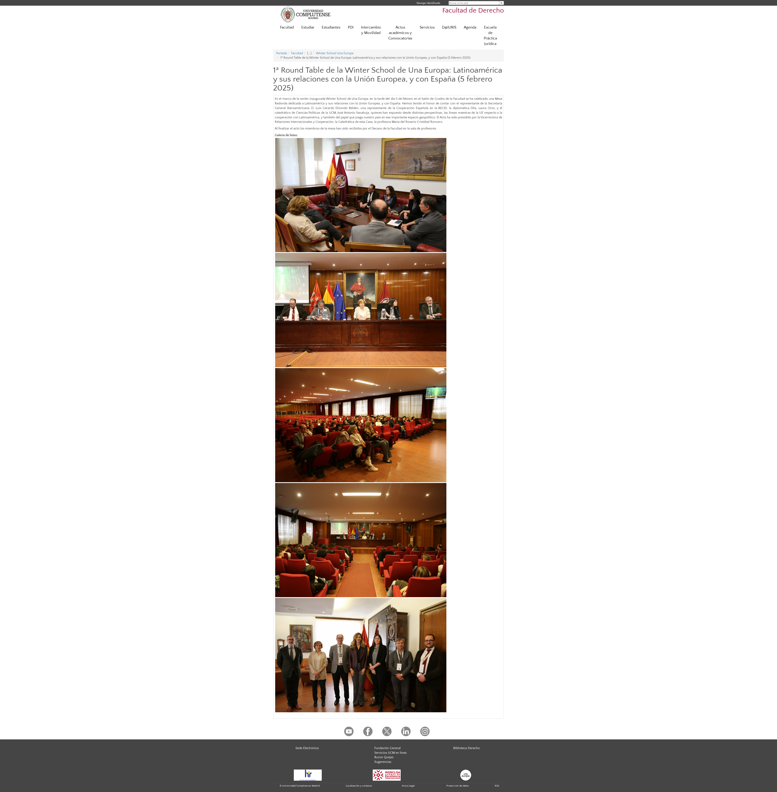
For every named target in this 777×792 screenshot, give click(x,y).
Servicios (427, 27)
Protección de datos (457, 785)
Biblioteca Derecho (466, 748)
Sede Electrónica (307, 748)
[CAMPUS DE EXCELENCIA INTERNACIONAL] (387, 775)
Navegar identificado (428, 3)
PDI (350, 27)
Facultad (287, 27)
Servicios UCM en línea (390, 753)
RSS (497, 785)
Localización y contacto (359, 785)
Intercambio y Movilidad (371, 30)
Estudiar (307, 27)
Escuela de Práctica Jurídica (490, 35)
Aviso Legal (408, 785)
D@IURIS (449, 27)
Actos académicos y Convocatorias (400, 32)
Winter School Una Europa (334, 53)
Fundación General (387, 748)
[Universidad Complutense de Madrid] (305, 14)
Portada (281, 53)
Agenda (470, 27)
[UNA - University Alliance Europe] (465, 775)
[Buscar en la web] (501, 3)
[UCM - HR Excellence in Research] (308, 775)
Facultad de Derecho (473, 10)
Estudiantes (331, 27)
